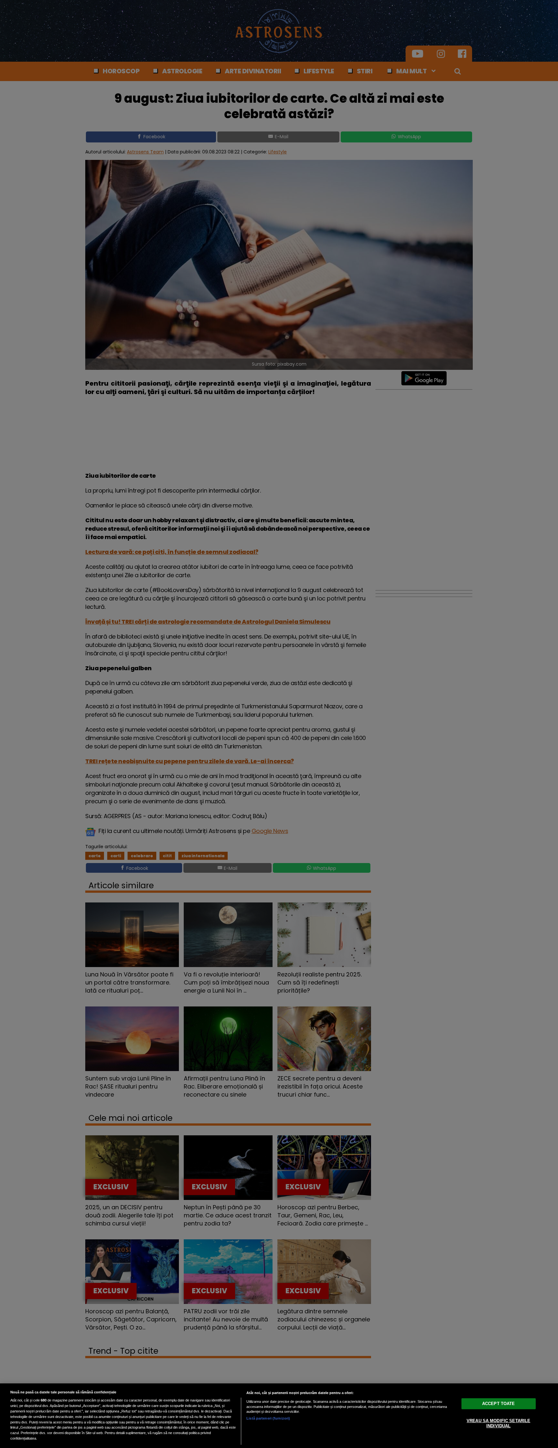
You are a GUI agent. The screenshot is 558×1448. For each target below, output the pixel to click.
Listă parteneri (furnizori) (268, 1418)
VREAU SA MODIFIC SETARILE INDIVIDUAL (498, 1423)
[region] (279, 1415)
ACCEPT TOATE (498, 1403)
